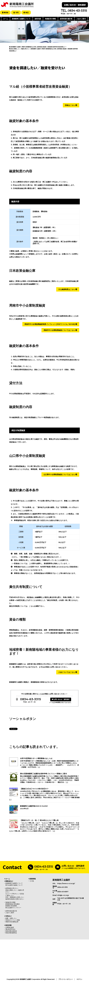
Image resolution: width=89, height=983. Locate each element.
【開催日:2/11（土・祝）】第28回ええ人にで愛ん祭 (39, 820)
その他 (32, 881)
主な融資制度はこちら (66, 289)
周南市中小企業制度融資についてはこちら (59, 330)
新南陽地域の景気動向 (12, 904)
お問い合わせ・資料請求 (75, 4)
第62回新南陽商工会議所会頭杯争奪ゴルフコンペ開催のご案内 (43, 774)
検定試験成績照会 (11, 933)
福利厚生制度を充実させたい (14, 899)
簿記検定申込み (10, 929)
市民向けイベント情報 (12, 920)
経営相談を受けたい (11, 888)
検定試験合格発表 (11, 931)
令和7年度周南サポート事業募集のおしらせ (36, 758)
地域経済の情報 (50, 19)
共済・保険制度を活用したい (14, 897)
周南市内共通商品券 (11, 922)
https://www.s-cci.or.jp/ (66, 883)
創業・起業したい (11, 918)
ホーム (5, 19)
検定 (27, 12)
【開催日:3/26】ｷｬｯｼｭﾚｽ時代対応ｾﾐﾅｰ (34, 789)
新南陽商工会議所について (21, 19)
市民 (17, 12)
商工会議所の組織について (14, 885)
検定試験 (8, 925)
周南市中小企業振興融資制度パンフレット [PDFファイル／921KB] (50, 324)
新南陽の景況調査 (11, 906)
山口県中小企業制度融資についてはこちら (59, 474)
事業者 (5, 12)
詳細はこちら (70, 105)
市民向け (8, 916)
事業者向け (9, 881)
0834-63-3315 (30, 699)
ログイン (79, 979)
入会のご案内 (81, 19)
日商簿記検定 (9, 927)
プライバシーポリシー (66, 979)
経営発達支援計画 (66, 19)
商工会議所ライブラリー (13, 907)
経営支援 (38, 19)
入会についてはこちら (66, 672)
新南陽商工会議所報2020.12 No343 (34, 806)
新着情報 (33, 879)
